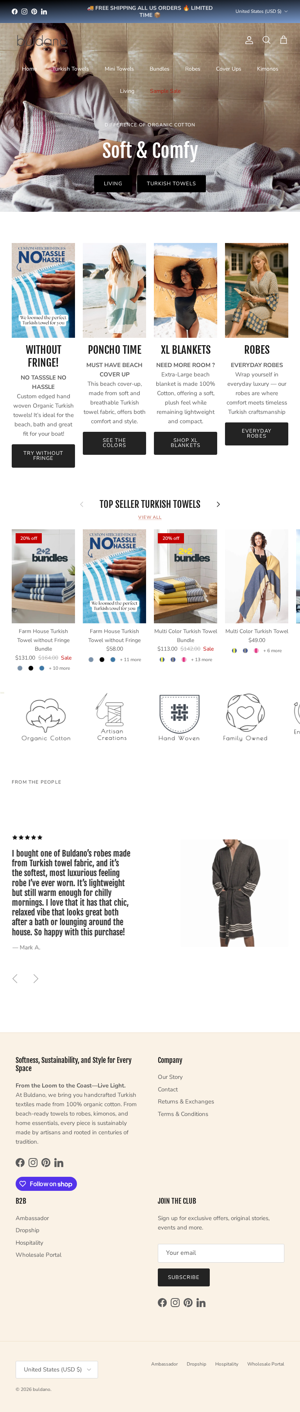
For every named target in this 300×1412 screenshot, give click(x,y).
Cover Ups (228, 69)
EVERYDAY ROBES (256, 434)
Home (29, 69)
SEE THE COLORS (114, 443)
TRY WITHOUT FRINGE (43, 456)
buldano (41, 1389)
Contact (168, 1089)
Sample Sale (165, 91)
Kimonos (268, 69)
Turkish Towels (70, 69)
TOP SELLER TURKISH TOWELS (150, 504)
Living (127, 91)
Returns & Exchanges (186, 1101)
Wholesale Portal (38, 1255)
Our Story (170, 1077)
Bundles (160, 69)
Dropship (27, 1230)
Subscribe (184, 1277)
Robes (192, 69)
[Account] (247, 40)
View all (150, 517)
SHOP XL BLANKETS (185, 443)
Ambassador (32, 1218)
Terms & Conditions (183, 1114)
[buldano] (42, 40)
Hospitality (29, 1243)
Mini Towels (119, 69)
